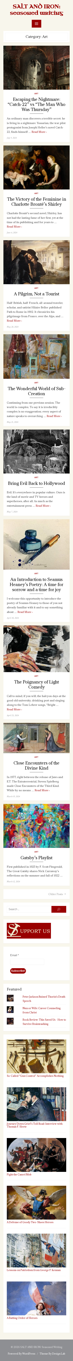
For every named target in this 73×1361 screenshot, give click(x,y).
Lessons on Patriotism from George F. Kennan (34, 1270)
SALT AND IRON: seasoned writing (36, 10)
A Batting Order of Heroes (22, 1318)
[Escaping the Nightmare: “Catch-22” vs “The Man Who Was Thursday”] (36, 68)
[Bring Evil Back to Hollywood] (36, 452)
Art (36, 94)
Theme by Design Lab (52, 1353)
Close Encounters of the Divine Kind (36, 765)
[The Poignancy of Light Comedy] (36, 648)
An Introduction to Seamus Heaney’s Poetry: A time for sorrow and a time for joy (36, 584)
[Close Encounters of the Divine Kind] (36, 738)
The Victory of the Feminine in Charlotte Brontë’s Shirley (36, 202)
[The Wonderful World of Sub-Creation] (36, 356)
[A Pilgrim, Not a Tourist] (36, 262)
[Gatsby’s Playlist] (36, 826)
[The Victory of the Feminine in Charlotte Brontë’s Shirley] (36, 167)
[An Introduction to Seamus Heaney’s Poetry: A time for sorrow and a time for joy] (36, 544)
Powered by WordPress (21, 1353)
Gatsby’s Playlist (36, 857)
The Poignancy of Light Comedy (36, 684)
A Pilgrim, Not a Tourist (36, 294)
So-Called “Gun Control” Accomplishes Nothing (35, 1075)
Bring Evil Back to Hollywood (36, 483)
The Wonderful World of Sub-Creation (37, 391)
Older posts (55, 894)
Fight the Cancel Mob (19, 1174)
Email (14, 955)
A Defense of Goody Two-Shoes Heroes (30, 1222)
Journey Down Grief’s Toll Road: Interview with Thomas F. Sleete (34, 1125)
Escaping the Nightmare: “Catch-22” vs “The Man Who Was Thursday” (36, 104)
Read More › (39, 131)
